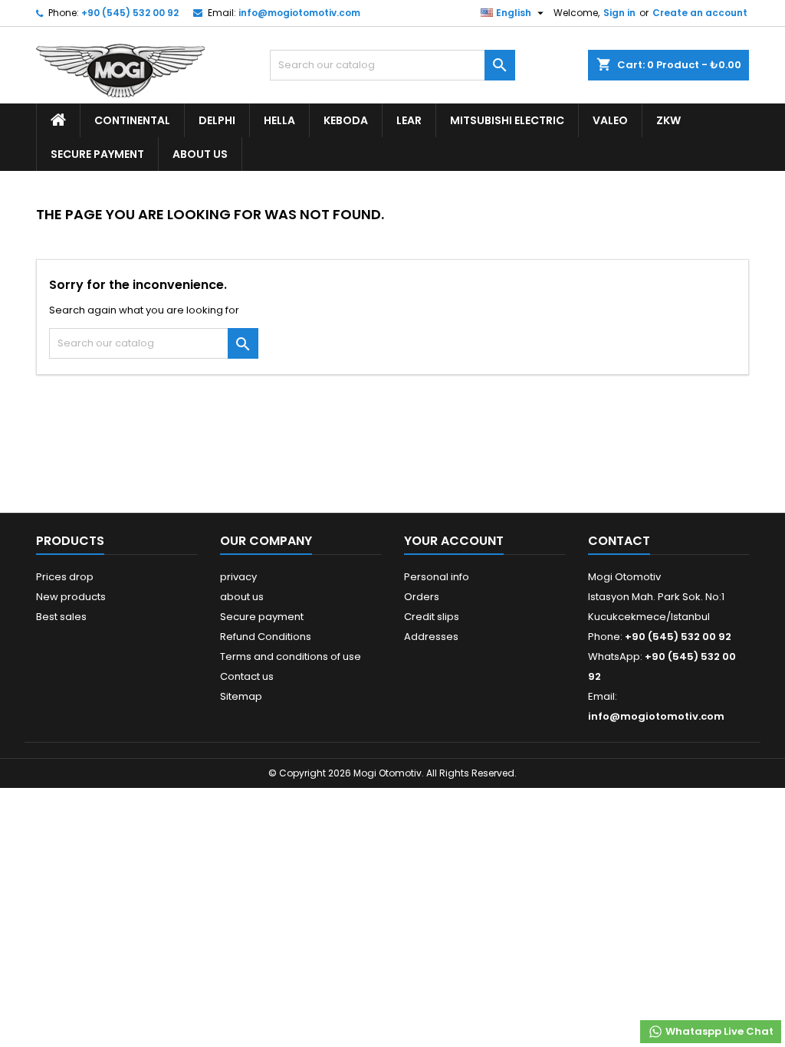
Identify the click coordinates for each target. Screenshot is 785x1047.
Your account (454, 541)
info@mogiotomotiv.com (299, 12)
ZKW (668, 120)
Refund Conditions (265, 636)
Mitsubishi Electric (507, 120)
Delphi (217, 120)
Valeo (610, 120)
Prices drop (65, 576)
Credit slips (431, 616)
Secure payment (97, 154)
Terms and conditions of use (290, 656)
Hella (279, 120)
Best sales (61, 616)
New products (71, 596)
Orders (421, 596)
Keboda (346, 120)
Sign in (619, 12)
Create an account (699, 12)
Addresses (431, 636)
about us (200, 154)
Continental (132, 120)
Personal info (436, 576)
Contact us (247, 676)
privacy (238, 576)
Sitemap (241, 696)
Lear (409, 120)
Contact (619, 541)
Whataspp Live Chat (718, 1031)
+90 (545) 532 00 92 (130, 12)
